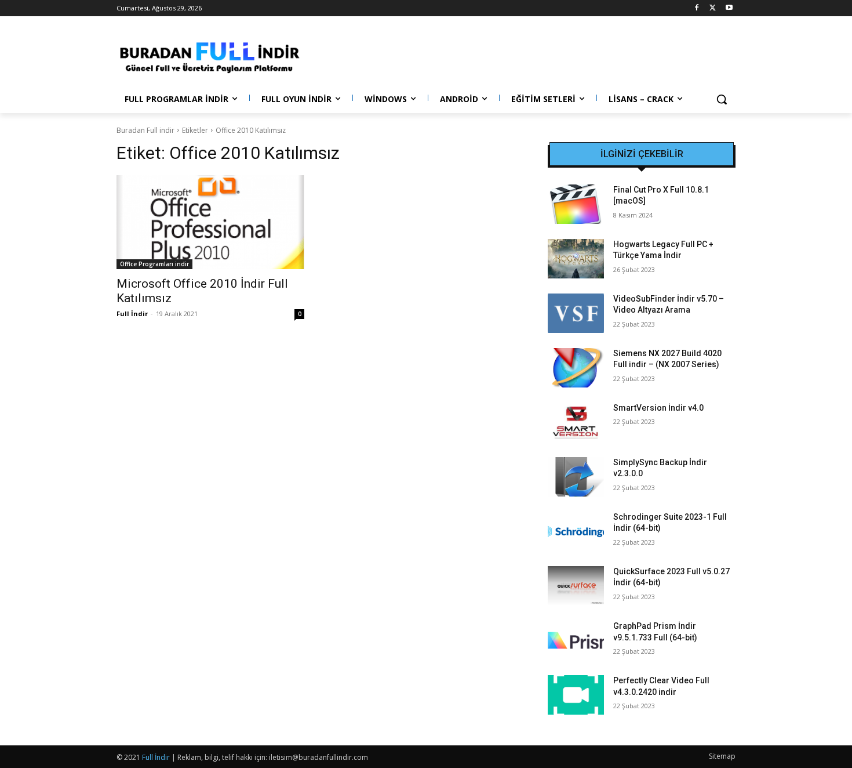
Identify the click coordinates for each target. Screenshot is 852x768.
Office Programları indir (154, 264)
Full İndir (132, 313)
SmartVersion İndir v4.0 (658, 407)
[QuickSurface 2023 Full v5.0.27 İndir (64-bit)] (576, 586)
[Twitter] (712, 8)
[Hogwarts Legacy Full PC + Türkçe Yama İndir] (576, 258)
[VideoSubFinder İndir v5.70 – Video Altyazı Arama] (576, 313)
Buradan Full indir (145, 130)
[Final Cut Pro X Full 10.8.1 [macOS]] (576, 204)
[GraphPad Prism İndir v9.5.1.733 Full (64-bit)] (576, 640)
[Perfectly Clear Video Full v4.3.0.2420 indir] (576, 695)
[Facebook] (697, 8)
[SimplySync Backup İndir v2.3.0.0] (576, 477)
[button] (722, 99)
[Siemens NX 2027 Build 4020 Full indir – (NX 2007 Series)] (576, 367)
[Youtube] (729, 8)
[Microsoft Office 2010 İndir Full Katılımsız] (210, 222)
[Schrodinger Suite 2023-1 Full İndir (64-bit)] (576, 531)
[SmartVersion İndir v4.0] (576, 422)
